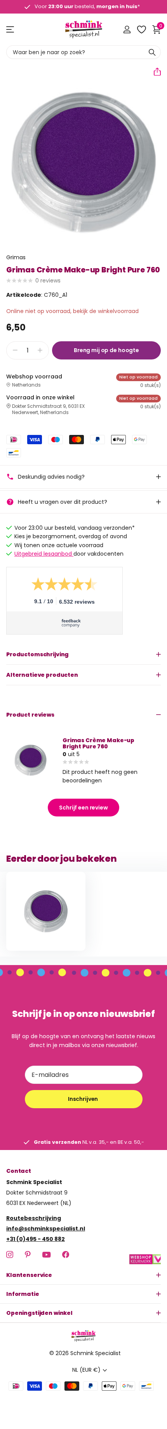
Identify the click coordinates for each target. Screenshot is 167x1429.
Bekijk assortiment (10, 29)
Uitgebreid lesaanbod (43, 554)
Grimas (16, 257)
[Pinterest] (28, 1254)
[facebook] (65, 1254)
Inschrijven (83, 1099)
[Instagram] (9, 1254)
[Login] (126, 29)
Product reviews (30, 715)
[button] (154, 71)
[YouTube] (46, 1254)
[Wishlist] (141, 29)
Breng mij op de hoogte (106, 350)
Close (83, 1275)
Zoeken (152, 52)
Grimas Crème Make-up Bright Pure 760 (98, 743)
